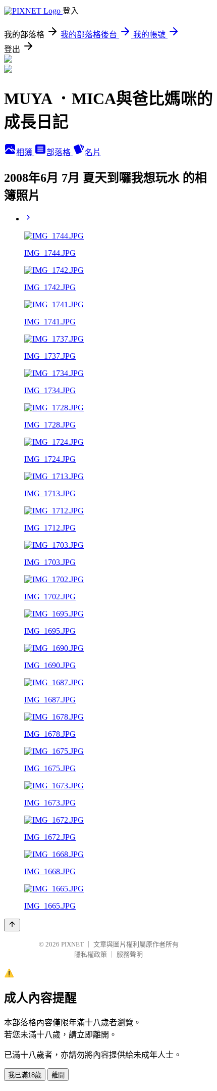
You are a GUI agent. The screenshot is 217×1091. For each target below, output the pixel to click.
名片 (93, 152)
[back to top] (12, 925)
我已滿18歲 (24, 1075)
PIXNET (72, 944)
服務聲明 (130, 954)
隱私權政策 (90, 954)
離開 (58, 1075)
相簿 (25, 152)
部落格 (59, 152)
